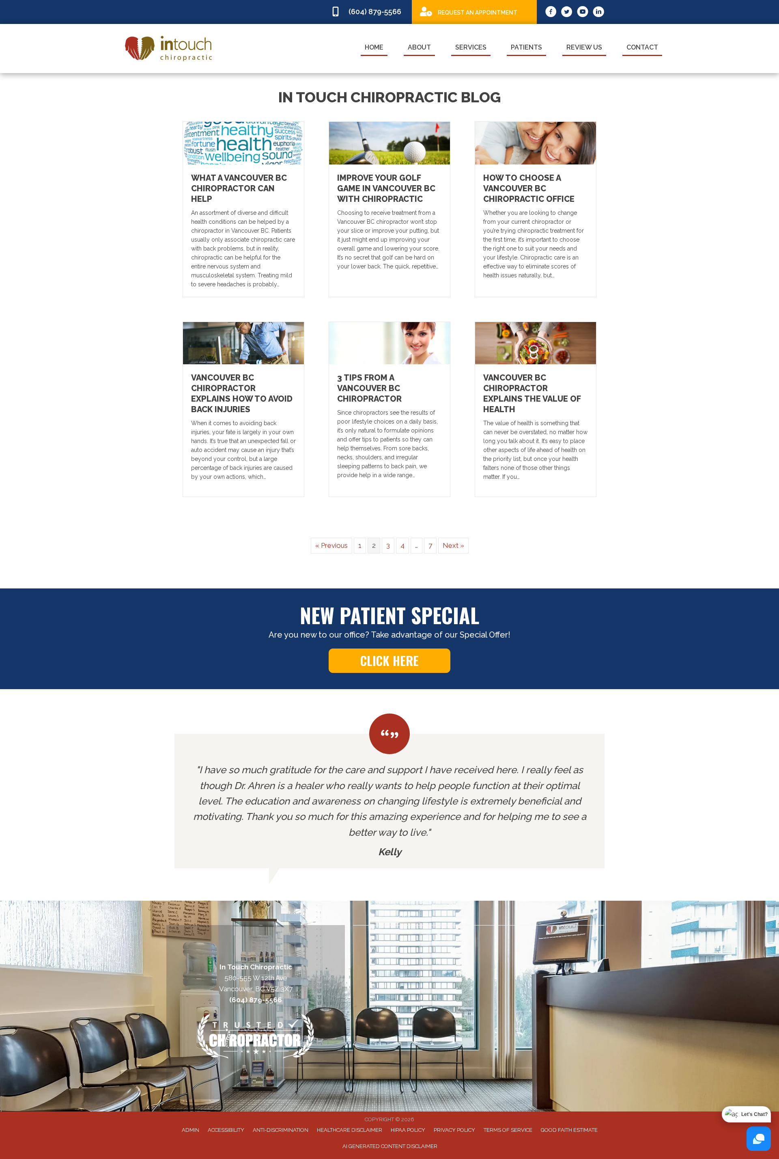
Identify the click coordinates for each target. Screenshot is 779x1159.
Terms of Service (508, 1130)
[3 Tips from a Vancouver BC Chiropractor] (389, 342)
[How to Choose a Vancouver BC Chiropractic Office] (535, 142)
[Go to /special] (474, 11)
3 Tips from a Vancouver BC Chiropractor (369, 388)
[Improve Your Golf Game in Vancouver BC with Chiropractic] (389, 142)
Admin (190, 1130)
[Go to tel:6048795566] (367, 12)
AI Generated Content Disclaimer (389, 1146)
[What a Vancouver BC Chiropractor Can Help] (243, 142)
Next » (453, 545)
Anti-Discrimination (280, 1130)
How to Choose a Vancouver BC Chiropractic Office (529, 188)
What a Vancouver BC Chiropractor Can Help (239, 188)
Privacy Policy (454, 1130)
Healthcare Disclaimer (349, 1130)
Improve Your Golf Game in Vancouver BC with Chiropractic (386, 188)
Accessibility (226, 1130)
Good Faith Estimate (569, 1130)
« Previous (331, 545)
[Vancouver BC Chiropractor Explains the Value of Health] (535, 342)
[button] (389, 661)
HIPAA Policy (408, 1130)
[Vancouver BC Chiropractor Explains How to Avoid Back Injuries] (243, 342)
